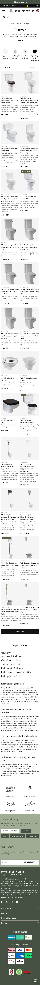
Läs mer (20, 40)
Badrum (18, 23)
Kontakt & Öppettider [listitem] (10, 831)
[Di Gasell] (11, 972)
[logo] (19, 11)
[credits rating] (27, 972)
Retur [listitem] (5, 836)
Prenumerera (29, 862)
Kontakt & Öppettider (9, 6)
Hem (13, 23)
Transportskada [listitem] (17, 836)
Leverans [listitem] (26, 831)
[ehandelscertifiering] (19, 972)
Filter (6, 68)
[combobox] (22, 17)
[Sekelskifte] (20, 873)
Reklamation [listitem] (32, 836)
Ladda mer (20, 632)
